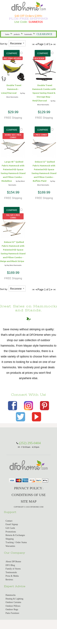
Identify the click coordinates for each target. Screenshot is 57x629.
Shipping (10, 539)
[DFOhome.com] (28, 5)
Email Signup (12, 524)
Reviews (9, 579)
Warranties (10, 546)
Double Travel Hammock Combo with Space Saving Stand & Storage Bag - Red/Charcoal (44, 93)
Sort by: (4, 43)
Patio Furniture (12, 613)
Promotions (11, 531)
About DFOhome (13, 561)
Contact (9, 521)
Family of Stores (13, 569)
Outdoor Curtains (13, 602)
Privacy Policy (28, 488)
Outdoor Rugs (12, 609)
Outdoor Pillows (13, 606)
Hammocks (11, 595)
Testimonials (11, 572)
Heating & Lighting (14, 599)
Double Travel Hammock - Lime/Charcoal (11, 89)
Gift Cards (10, 528)
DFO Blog (10, 565)
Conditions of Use (29, 495)
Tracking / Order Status (16, 542)
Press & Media (12, 576)
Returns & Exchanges (15, 535)
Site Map (28, 501)
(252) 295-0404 (30, 443)
